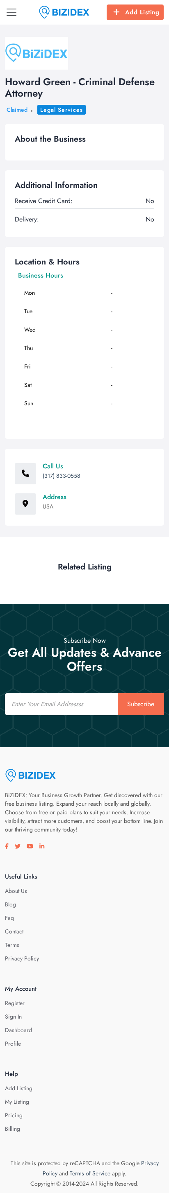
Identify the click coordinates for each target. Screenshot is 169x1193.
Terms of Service (90, 1173)
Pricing (14, 1115)
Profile (13, 1043)
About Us (16, 891)
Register (15, 1003)
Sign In (13, 1016)
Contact (14, 931)
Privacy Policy (22, 958)
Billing (12, 1129)
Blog (10, 904)
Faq (9, 918)
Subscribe (140, 704)
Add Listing (142, 12)
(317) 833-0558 (61, 476)
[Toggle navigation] (11, 12)
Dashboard (18, 1030)
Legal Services (61, 110)
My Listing (17, 1102)
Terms (12, 945)
